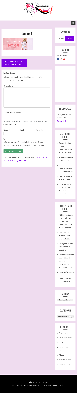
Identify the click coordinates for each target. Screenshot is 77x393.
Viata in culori (64, 364)
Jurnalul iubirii (65, 360)
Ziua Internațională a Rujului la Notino (66, 168)
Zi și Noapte (63, 333)
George (62, 244)
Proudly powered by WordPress (25, 385)
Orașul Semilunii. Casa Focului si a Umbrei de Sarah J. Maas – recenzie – (66, 221)
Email (23, 130)
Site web (39, 130)
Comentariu (9, 86)
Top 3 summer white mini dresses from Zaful (13, 63)
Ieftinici (62, 342)
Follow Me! (61, 121)
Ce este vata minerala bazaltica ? (66, 247)
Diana (61, 355)
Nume (7, 130)
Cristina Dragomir (66, 272)
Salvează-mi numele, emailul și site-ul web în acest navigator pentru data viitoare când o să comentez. (24, 143)
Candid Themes (58, 385)
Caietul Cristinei (65, 338)
